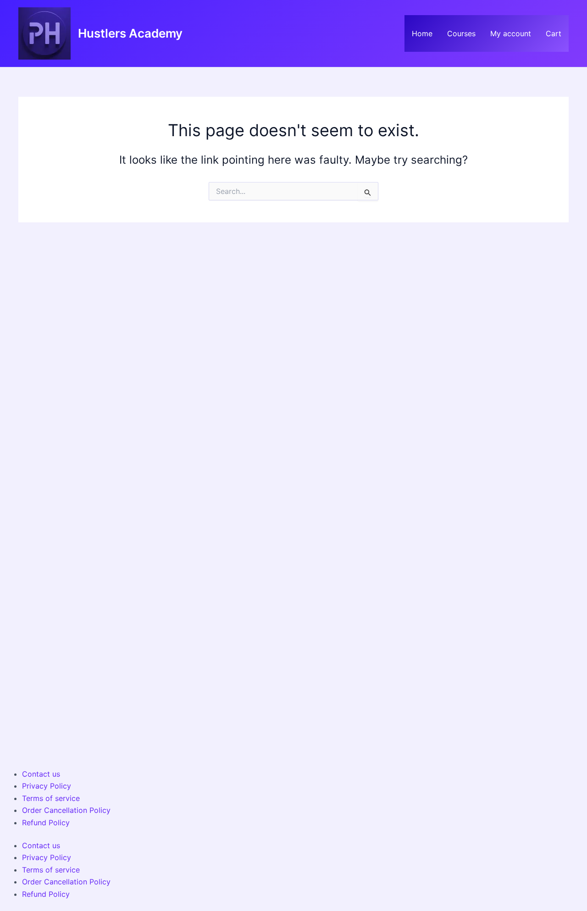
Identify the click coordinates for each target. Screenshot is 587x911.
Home (422, 33)
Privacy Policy (46, 785)
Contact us (41, 773)
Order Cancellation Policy (66, 810)
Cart (553, 33)
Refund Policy (46, 822)
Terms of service (51, 798)
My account (510, 33)
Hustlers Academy (130, 33)
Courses (461, 33)
